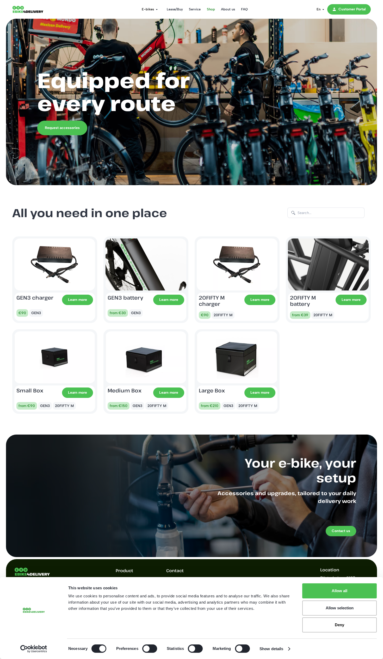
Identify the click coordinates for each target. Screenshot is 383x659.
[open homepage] (33, 9)
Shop (211, 9)
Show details (271, 649)
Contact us (341, 531)
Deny (339, 625)
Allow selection (340, 608)
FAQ (244, 9)
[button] (148, 9)
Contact (175, 570)
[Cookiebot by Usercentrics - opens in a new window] (34, 649)
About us (228, 9)
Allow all (339, 591)
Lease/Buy (175, 9)
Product (124, 570)
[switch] (149, 648)
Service (195, 9)
